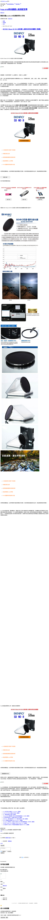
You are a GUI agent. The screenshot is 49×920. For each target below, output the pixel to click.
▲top (1, 843)
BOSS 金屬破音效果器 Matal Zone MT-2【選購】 (13, 820)
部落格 (4, 22)
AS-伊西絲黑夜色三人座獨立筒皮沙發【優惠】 (13, 817)
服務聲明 (35, 903)
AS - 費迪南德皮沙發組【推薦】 (9, 814)
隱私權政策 (31, 903)
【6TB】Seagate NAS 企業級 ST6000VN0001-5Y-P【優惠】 (15, 823)
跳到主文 (2, 12)
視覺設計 (10, 841)
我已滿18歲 (3, 917)
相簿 (4, 21)
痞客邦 (6, 837)
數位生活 (10, 18)
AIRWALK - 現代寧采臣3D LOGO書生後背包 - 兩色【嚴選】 (15, 818)
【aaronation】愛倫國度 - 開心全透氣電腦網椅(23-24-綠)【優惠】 (16, 816)
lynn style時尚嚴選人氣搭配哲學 (13, 9)
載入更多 (2, 845)
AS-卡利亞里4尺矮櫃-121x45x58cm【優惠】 (12, 811)
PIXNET (15, 903)
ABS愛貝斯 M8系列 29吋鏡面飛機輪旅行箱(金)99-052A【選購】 (16, 824)
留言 (10, 837)
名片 (4, 24)
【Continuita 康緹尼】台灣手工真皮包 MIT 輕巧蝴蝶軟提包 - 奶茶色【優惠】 (19, 821)
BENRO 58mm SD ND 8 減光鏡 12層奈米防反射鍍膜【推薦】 (22, 29)
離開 (7, 917)
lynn (1, 830)
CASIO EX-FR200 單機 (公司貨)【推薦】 (11, 813)
